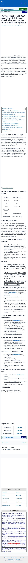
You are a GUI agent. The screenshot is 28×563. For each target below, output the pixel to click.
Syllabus (17, 492)
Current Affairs (19, 498)
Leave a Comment (5, 25)
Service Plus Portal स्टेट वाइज (10, 111)
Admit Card (18, 495)
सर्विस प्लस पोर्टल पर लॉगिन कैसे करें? (11, 123)
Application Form (6, 505)
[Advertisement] (14, 553)
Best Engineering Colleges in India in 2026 (12, 513)
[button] (22, 3)
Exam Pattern (19, 502)
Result (3, 495)
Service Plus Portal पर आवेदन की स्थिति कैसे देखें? (13, 120)
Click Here (19, 427)
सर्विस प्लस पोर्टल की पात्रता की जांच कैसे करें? (13, 127)
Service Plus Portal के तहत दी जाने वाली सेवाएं (14, 116)
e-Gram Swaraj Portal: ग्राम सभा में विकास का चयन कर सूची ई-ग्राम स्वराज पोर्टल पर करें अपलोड (15, 283)
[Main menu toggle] (25, 3)
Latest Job (4, 492)
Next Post (24, 442)
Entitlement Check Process (10, 125)
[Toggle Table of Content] (23, 109)
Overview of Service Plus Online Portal (14, 112)
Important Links (8, 131)
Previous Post (4, 442)
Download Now (23, 9)
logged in (9, 449)
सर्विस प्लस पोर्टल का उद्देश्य (9, 114)
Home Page (18, 505)
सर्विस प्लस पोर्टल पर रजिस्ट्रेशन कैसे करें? (12, 118)
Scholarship (4, 502)
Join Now (24, 11)
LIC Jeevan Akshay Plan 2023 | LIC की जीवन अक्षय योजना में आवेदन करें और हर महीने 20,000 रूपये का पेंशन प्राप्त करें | (15, 275)
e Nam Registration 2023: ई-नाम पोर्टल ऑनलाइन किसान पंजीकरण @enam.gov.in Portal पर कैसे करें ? (15, 267)
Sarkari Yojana (5, 498)
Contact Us (7, 129)
